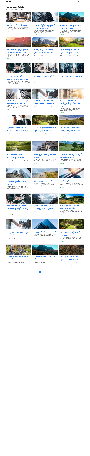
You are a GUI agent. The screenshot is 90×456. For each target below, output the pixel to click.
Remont (8, 1)
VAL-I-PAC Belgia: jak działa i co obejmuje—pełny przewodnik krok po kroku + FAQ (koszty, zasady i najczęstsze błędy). (44, 76)
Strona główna (81, 1)
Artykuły (75, 1)
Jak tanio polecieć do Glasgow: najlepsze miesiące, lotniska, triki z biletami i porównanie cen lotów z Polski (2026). (17, 51)
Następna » (47, 271)
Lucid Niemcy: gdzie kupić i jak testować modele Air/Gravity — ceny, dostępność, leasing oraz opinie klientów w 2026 (17, 102)
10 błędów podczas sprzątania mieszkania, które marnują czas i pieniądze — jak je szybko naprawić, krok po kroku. (71, 207)
